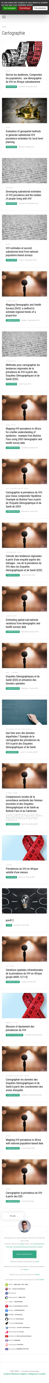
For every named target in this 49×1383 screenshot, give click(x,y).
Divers (9, 925)
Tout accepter (10, 8)
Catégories (33, 1374)
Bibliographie (25, 1254)
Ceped (21, 1244)
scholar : (16, 1310)
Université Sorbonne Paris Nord (25, 1247)
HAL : (16, 1289)
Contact (6, 1374)
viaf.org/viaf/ (15, 1344)
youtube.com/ (19, 1336)
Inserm (39, 1247)
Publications (11, 87)
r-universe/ (15, 1323)
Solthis (41, 1280)
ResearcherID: (16, 1297)
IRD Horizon (12, 1293)
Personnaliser (40, 8)
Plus (13, 1216)
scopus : (15, 1302)
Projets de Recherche (14, 1035)
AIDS (38, 1274)
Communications (13, 320)
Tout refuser (24, 8)
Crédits (42, 1374)
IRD (11, 1247)
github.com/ (16, 1319)
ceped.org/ (18, 1306)
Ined (37, 1261)
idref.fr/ (14, 1340)
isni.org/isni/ (18, 1349)
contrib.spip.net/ (16, 1332)
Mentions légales (19, 1374)
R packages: (19, 1327)
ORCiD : (18, 1284)
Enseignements (12, 752)
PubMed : (15, 1314)
